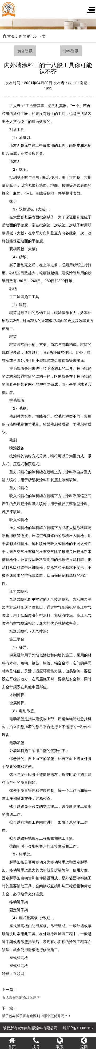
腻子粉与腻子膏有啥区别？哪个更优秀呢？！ (36, 1015)
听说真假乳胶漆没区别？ (21, 997)
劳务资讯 (25, 50)
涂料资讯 (70, 50)
